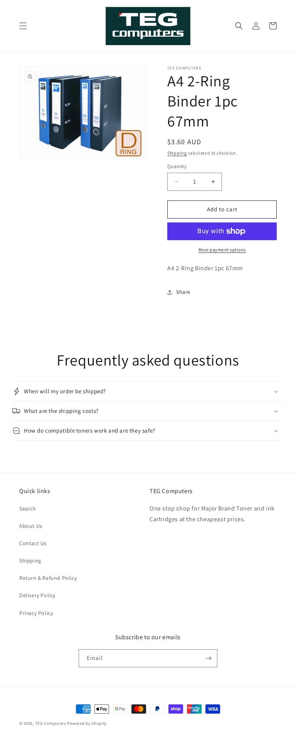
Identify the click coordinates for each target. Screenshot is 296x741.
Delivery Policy (37, 595)
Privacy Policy (36, 613)
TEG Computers (50, 723)
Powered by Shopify (87, 723)
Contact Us (33, 543)
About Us (30, 525)
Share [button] (183, 291)
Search (27, 508)
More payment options (222, 250)
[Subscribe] (208, 658)
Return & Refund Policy (48, 577)
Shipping (177, 153)
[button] (23, 25)
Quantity (177, 166)
